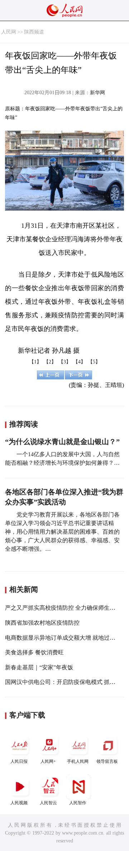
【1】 (35, 361)
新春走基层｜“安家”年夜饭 (39, 667)
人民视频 (19, 802)
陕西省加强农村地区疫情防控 (42, 623)
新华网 (97, 92)
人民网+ (48, 761)
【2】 (50, 361)
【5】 (94, 361)
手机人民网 (78, 761)
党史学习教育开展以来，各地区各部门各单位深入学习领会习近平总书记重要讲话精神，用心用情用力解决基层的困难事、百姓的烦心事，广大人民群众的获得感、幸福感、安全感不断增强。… (62, 532)
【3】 (64, 361)
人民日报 (19, 761)
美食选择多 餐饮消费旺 (34, 652)
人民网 (8, 32)
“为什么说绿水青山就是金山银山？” (62, 441)
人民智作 (77, 802)
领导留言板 (107, 761)
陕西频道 (34, 32)
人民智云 (48, 802)
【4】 (79, 361)
